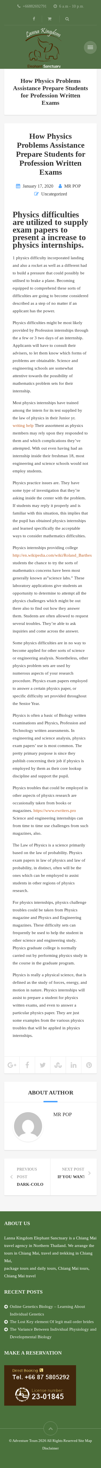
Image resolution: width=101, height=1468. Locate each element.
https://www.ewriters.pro (54, 810)
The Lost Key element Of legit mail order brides (52, 1321)
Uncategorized (54, 194)
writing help (23, 425)
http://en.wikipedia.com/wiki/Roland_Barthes (52, 555)
